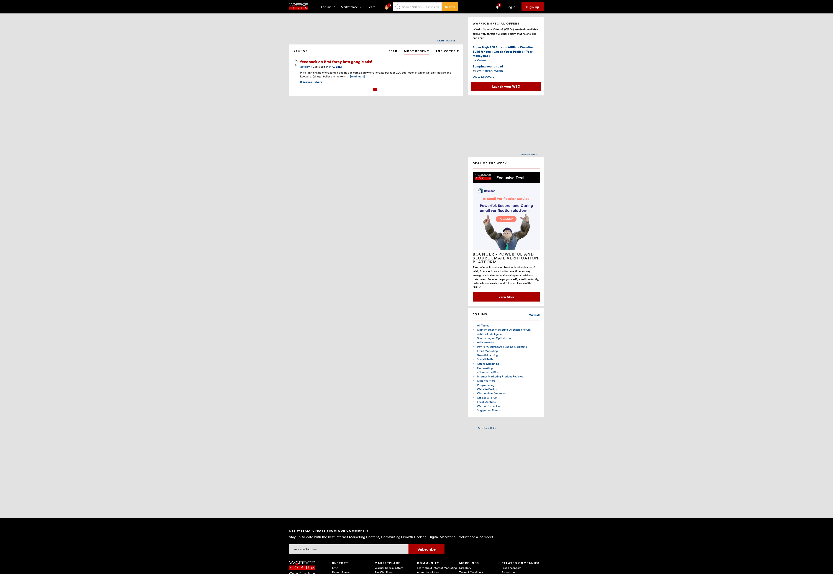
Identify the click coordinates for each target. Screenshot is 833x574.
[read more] (357, 76)
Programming (485, 385)
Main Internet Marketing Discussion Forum (504, 329)
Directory (465, 568)
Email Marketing (487, 351)
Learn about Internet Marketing (437, 568)
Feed (393, 51)
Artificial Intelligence (490, 334)
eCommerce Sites (488, 372)
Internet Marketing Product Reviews (500, 376)
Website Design (487, 389)
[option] (506, 237)
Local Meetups (486, 402)
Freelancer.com (511, 568)
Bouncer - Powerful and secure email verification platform (506, 258)
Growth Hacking (487, 355)
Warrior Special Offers (389, 568)
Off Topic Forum (487, 398)
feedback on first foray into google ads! (336, 61)
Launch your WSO (506, 86)
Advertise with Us (446, 40)
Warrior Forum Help (489, 406)
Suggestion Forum (488, 410)
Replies (306, 82)
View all (534, 315)
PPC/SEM (335, 67)
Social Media (485, 359)
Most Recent (416, 51)
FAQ (335, 568)
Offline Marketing (488, 364)
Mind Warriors (486, 380)
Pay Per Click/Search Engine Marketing (502, 347)
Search (450, 7)
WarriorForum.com (490, 71)
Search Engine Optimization (494, 338)
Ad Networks (485, 342)
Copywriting (485, 368)
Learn (372, 7)
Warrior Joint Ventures (491, 393)
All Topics (483, 325)
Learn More (506, 296)
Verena (481, 60)
